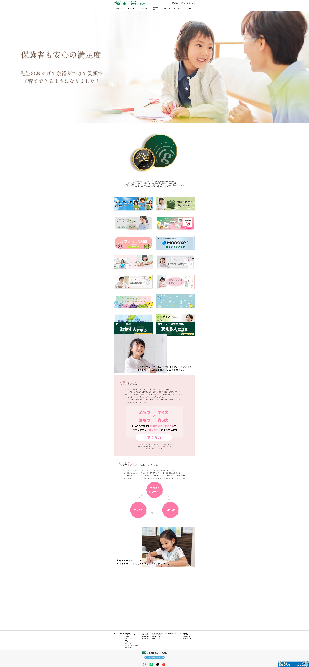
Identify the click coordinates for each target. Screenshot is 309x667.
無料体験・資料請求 (188, 3)
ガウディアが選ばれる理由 (130, 634)
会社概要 (188, 8)
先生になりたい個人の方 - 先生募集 (154, 657)
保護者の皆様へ (187, 636)
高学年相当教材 (145, 638)
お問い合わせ (177, 8)
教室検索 (177, 3)
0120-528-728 (157, 652)
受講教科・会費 (156, 636)
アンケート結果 (128, 643)
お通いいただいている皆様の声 (131, 645)
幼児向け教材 (145, 634)
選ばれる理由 (131, 8)
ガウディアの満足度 (129, 642)
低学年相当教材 (145, 636)
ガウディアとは (120, 8)
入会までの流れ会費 (154, 8)
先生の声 (127, 640)
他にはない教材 (143, 8)
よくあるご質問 (166, 8)
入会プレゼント (156, 638)
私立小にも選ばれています (130, 647)
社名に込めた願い (188, 638)
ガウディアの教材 (128, 638)
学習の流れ (127, 636)
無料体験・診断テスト (158, 634)
